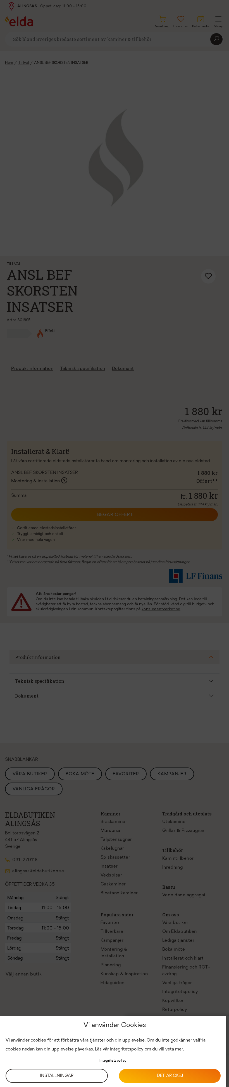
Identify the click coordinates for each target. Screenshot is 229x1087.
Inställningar (56, 1076)
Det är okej (170, 1076)
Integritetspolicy (113, 1060)
